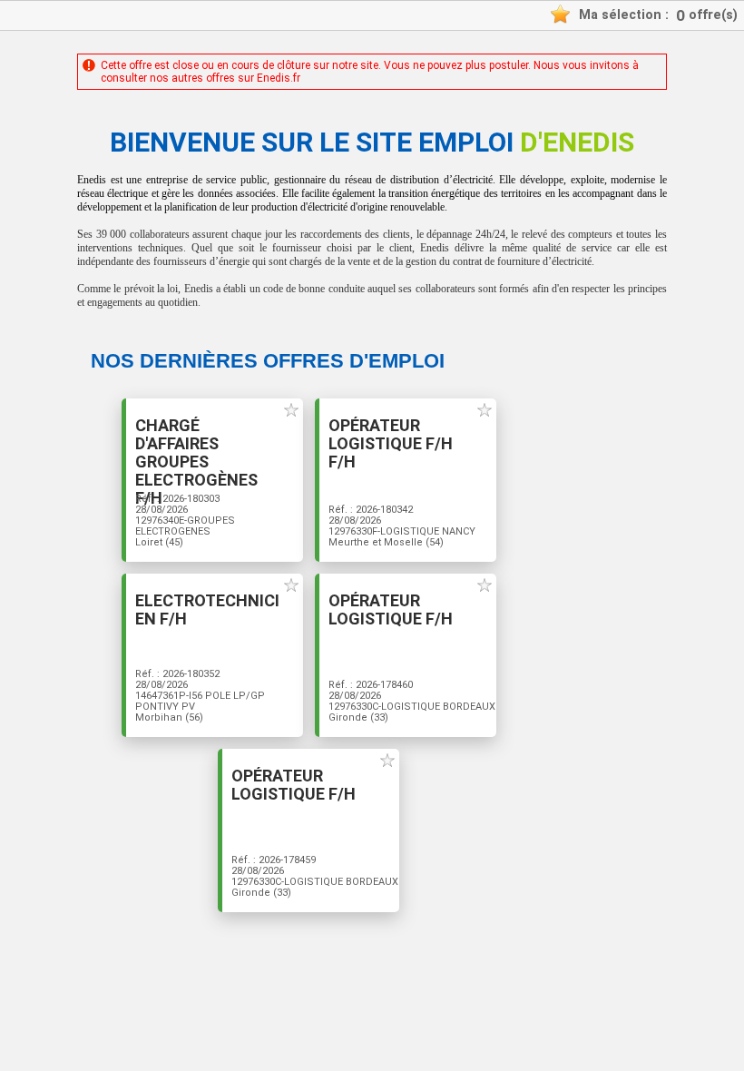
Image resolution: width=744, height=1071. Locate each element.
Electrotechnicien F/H (207, 610)
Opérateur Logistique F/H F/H (390, 444)
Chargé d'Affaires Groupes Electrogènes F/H (196, 462)
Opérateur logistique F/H (390, 610)
